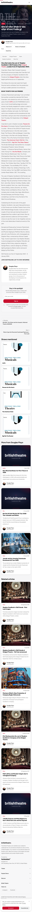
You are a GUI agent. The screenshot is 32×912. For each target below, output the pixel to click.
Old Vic (22, 140)
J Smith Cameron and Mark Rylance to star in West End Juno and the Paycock (15, 819)
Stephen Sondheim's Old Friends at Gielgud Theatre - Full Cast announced (15, 651)
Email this (8, 51)
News (18, 17)
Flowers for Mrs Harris (8, 387)
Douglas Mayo (13, 266)
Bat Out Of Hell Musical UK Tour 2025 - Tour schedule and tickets (15, 514)
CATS (11, 102)
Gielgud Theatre (14, 77)
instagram (4, 890)
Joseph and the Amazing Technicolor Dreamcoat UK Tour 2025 (14, 559)
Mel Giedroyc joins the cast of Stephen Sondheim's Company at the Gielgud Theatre (15, 737)
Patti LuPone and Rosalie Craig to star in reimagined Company (15, 774)
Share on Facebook (20, 46)
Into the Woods (16, 151)
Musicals (5, 344)
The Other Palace (23, 142)
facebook (12, 890)
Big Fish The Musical (7, 436)
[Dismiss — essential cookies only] (29, 901)
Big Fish (14, 142)
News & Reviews (10, 17)
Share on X (8, 46)
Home (3, 17)
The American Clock (13, 140)
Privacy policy (17, 306)
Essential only (24, 908)
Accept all (10, 908)
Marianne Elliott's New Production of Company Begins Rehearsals (14, 694)
